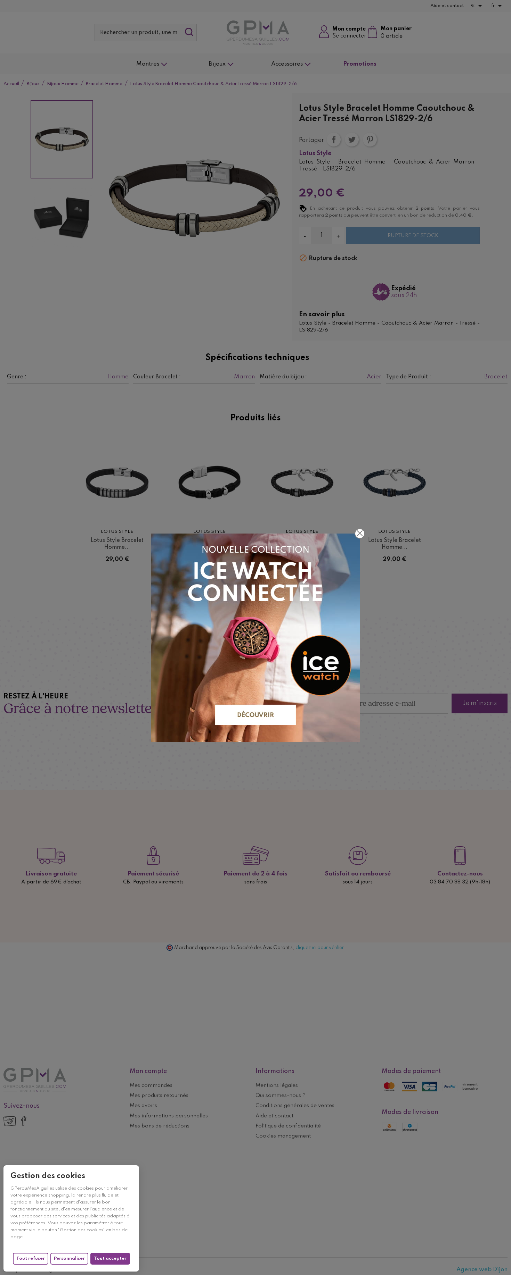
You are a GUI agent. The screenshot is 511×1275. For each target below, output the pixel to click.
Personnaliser (69, 1258)
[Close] (359, 533)
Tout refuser (30, 1258)
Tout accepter (110, 1258)
